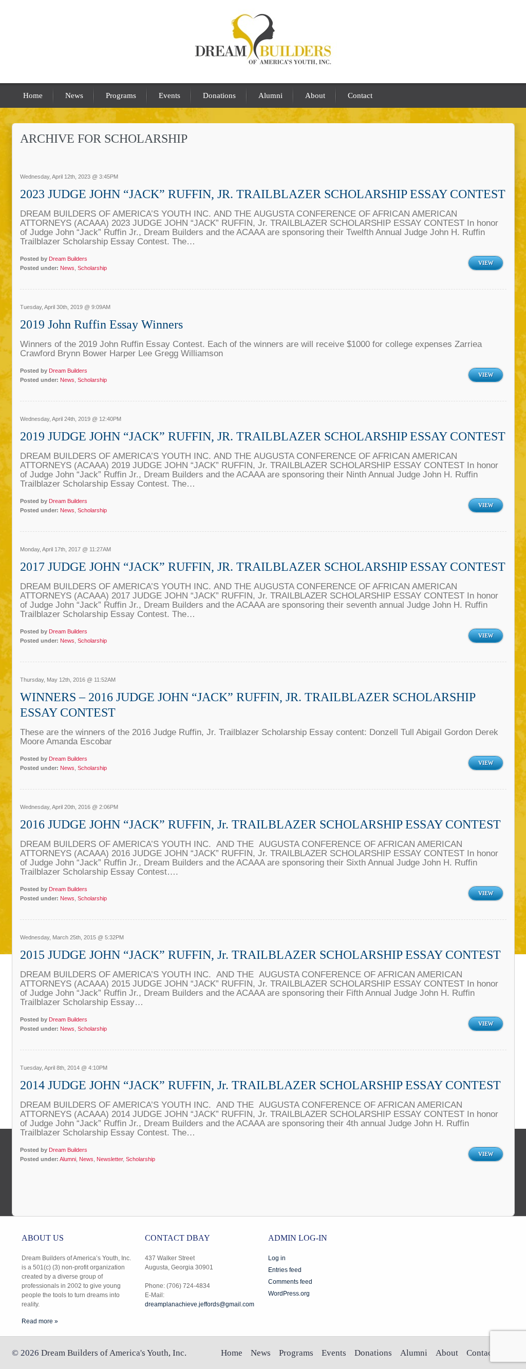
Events (169, 95)
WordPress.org (289, 1293)
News (74, 95)
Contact (360, 95)
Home (33, 95)
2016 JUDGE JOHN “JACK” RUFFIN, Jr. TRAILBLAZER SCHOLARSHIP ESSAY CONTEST (260, 824)
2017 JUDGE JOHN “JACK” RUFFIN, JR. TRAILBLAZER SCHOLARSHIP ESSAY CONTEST (262, 566)
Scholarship (92, 268)
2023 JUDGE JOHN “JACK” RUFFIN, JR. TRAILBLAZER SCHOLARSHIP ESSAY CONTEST (262, 194)
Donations (219, 95)
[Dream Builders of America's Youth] (263, 64)
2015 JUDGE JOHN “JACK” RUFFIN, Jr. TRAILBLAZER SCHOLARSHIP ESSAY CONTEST (260, 954)
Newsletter (110, 1159)
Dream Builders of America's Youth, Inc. (113, 1353)
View (485, 263)
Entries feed (285, 1270)
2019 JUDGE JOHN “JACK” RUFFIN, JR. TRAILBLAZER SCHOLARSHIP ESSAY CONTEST (262, 436)
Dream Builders (68, 259)
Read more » (40, 1321)
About (315, 95)
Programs (121, 95)
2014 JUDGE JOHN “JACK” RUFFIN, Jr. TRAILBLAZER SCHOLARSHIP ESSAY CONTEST (260, 1085)
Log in (277, 1258)
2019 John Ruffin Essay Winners (101, 324)
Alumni (270, 95)
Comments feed (290, 1281)
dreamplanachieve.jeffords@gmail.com (199, 1304)
